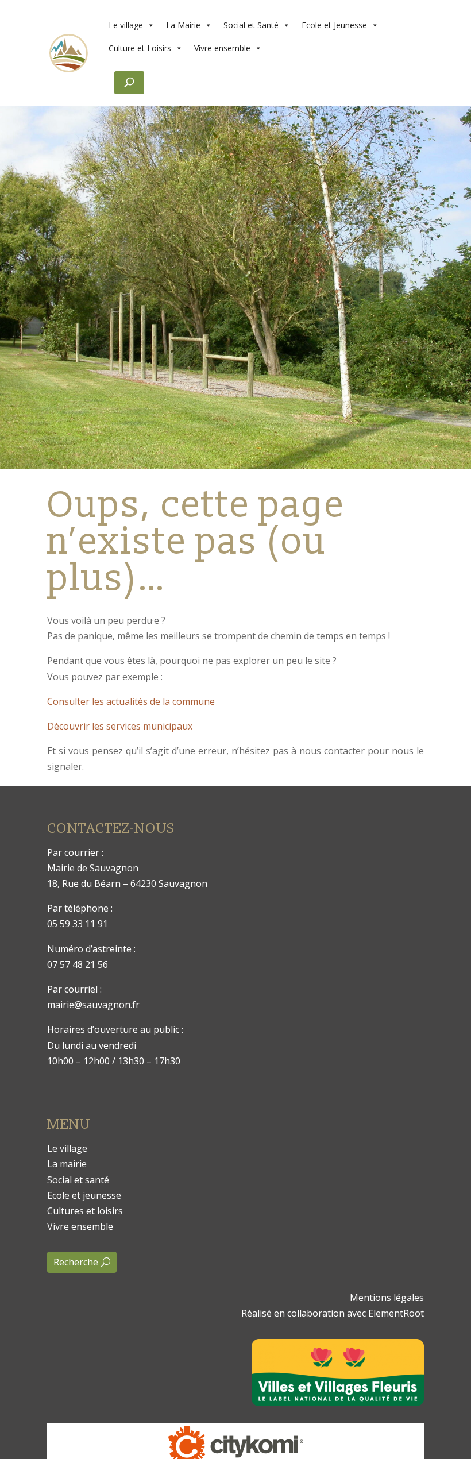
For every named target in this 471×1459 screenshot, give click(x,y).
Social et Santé (251, 25)
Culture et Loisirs (140, 48)
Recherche (75, 1262)
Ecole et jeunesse (84, 1195)
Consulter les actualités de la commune (131, 701)
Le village (126, 25)
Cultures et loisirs (85, 1211)
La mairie (67, 1163)
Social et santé (78, 1180)
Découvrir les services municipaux (119, 726)
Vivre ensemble (222, 48)
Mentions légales (387, 1297)
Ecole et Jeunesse (334, 25)
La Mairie (183, 25)
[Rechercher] (129, 82)
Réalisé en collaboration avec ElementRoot (332, 1313)
